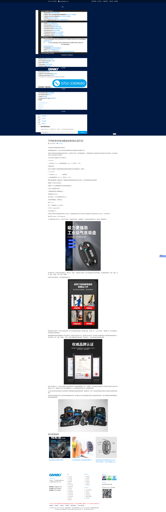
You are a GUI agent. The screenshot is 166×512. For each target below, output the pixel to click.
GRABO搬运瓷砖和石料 (42, 102)
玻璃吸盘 (67, 505)
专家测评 (87, 493)
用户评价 (40, 109)
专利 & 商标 (70, 484)
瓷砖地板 (87, 476)
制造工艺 (87, 491)
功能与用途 (70, 486)
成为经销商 (70, 496)
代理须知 (70, 488)
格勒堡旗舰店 (73, 505)
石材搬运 (87, 484)
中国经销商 (70, 493)
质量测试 (70, 481)
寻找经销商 (70, 491)
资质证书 (70, 483)
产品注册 (70, 479)
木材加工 (87, 479)
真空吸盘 (62, 505)
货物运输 (87, 481)
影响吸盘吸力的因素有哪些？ (82, 460)
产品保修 (70, 478)
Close (114, 133)
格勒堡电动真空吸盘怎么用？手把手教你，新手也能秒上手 (106, 461)
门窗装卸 (87, 478)
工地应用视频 (88, 489)
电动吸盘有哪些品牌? (56, 460)
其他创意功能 (40, 107)
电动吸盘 (60, 143)
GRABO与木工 (41, 104)
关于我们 (70, 476)
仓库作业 (87, 483)
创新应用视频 (88, 496)
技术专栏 (70, 498)
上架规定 (70, 489)
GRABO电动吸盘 (80, 505)
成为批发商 (70, 494)
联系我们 (70, 499)
